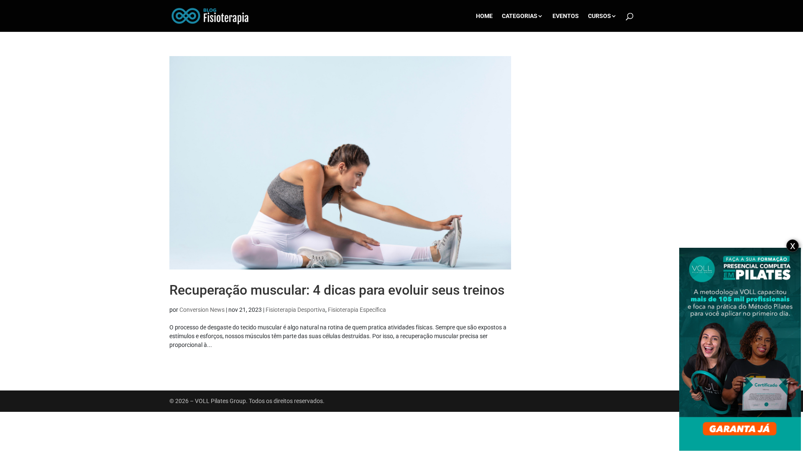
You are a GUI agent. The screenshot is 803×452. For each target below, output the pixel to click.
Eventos (565, 16)
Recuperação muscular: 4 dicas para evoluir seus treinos (336, 290)
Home (484, 16)
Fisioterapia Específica (357, 309)
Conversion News (202, 309)
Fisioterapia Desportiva (295, 309)
